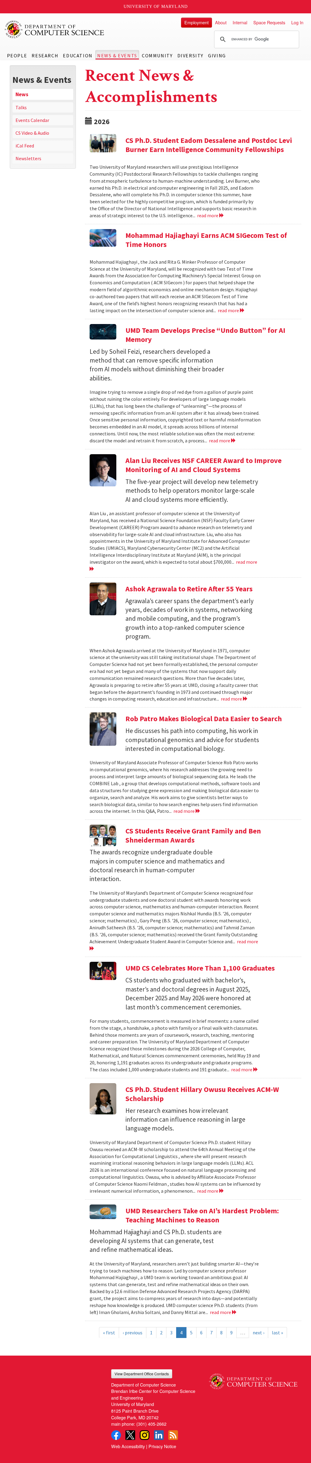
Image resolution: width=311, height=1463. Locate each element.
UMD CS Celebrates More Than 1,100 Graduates (200, 968)
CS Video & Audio (32, 133)
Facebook (116, 1435)
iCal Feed (24, 146)
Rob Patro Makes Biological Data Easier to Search (203, 718)
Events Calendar (32, 120)
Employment (196, 22)
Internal (240, 22)
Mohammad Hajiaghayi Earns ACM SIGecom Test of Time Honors (206, 240)
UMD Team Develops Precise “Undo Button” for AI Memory (205, 335)
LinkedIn (159, 1435)
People (17, 55)
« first (109, 1333)
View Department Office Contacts (141, 1373)
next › (258, 1333)
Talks (21, 107)
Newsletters (28, 158)
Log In (297, 22)
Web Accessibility (128, 1446)
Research (45, 55)
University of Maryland (156, 6)
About (221, 22)
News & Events (117, 55)
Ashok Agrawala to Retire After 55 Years (189, 588)
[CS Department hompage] (253, 1379)
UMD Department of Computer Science (55, 29)
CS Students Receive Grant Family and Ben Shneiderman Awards (193, 835)
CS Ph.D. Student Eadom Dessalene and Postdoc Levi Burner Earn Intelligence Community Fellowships (208, 145)
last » (277, 1333)
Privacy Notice (162, 1446)
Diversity (190, 55)
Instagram (144, 1435)
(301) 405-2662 (151, 1424)
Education (77, 55)
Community (157, 55)
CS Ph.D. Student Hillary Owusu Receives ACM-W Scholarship (202, 1094)
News (21, 94)
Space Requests (269, 22)
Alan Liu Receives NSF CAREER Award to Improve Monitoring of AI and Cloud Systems (203, 465)
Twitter (130, 1435)
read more (208, 215)
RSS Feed (173, 1435)
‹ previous (132, 1333)
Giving (217, 55)
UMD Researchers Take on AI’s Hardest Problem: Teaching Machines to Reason (202, 1215)
